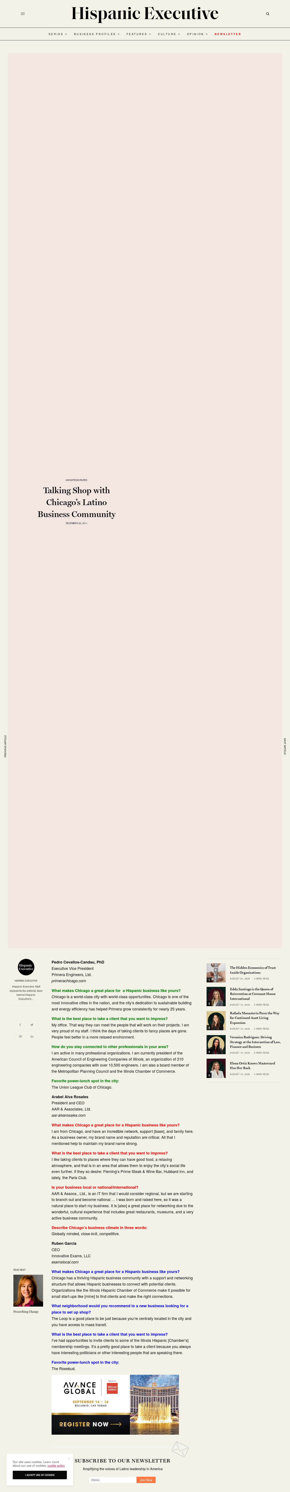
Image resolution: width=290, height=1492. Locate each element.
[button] (68, 1458)
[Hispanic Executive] (145, 14)
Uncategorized (76, 480)
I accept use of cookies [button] (40, 1475)
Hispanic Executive (26, 981)
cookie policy (56, 1465)
